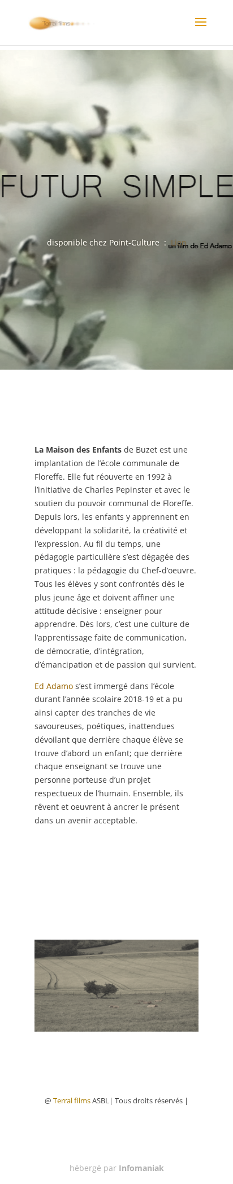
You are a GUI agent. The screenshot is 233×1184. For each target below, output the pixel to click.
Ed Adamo (53, 686)
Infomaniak (141, 1168)
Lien (179, 242)
